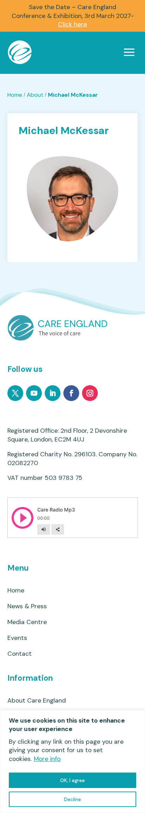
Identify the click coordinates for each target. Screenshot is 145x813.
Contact (19, 654)
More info (47, 759)
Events (17, 638)
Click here (72, 24)
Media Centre (27, 622)
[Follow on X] (15, 393)
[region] (72, 761)
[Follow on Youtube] (34, 393)
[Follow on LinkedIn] (53, 393)
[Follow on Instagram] (90, 393)
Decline (72, 799)
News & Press (27, 606)
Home (14, 94)
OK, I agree (72, 780)
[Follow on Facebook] (71, 393)
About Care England (36, 700)
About (35, 94)
